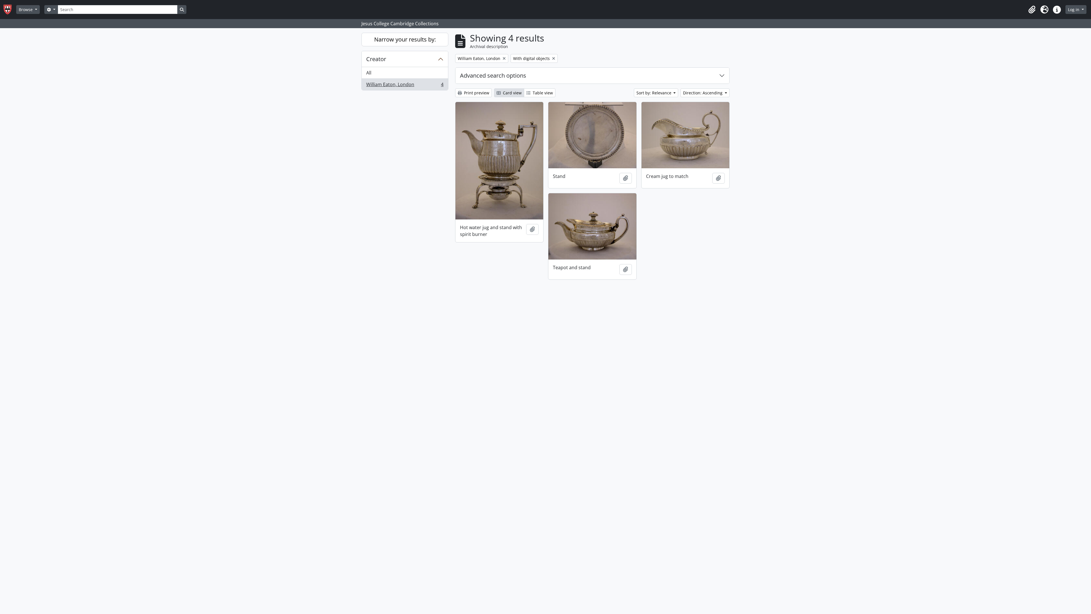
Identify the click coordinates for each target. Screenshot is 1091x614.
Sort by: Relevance (654, 93)
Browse (26, 9)
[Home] (9, 9)
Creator (376, 59)
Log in (1074, 9)
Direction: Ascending (703, 93)
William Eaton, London (405, 85)
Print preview (476, 93)
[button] (1032, 9)
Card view (512, 93)
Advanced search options (493, 75)
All (368, 73)
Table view (542, 93)
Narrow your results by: (405, 39)
